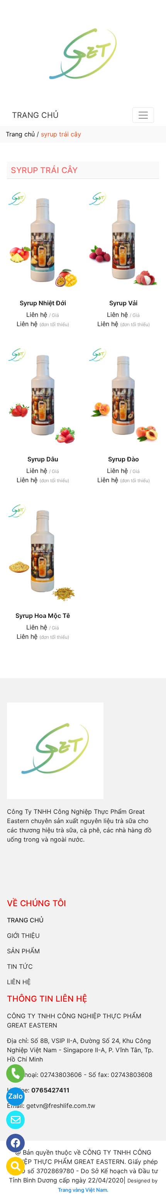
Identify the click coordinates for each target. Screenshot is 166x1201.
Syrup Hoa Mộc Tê (42, 615)
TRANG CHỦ (35, 115)
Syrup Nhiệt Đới (43, 303)
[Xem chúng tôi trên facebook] (10, 1143)
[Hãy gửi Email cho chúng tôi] (10, 1119)
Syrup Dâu (42, 459)
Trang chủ (20, 134)
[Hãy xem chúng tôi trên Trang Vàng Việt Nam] (10, 1166)
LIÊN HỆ (19, 982)
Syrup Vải (123, 303)
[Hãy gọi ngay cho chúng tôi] (10, 1073)
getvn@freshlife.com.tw (60, 1105)
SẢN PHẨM (23, 951)
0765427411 (50, 1090)
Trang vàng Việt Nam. (83, 1190)
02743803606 (61, 1075)
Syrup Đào (123, 459)
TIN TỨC (20, 966)
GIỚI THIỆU (23, 935)
